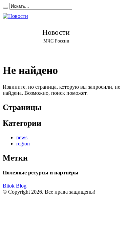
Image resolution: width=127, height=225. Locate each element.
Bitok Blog (14, 186)
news (21, 137)
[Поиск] (5, 8)
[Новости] (56, 33)
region (23, 143)
